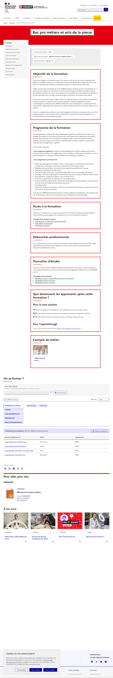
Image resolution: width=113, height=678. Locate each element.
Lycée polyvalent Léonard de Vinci (15, 455)
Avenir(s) (97, 18)
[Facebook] (22, 468)
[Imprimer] (5, 468)
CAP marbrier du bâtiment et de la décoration (50, 221)
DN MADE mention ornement (45, 282)
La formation (9, 46)
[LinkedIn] (14, 468)
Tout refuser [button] (36, 670)
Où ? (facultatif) (11, 386)
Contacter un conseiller (42, 18)
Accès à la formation (11, 55)
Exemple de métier (10, 68)
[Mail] (9, 468)
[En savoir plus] (72, 56)
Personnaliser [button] (21, 670)
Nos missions (104, 5)
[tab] (14, 405)
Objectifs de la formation (12, 49)
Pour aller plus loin (10, 74)
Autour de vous (61, 392)
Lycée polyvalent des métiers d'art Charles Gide (19, 450)
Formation (12, 22)
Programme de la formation (13, 52)
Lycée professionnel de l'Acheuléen (15, 446)
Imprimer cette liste (101, 431)
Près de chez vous (87, 18)
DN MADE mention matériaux (45, 280)
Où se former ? (9, 71)
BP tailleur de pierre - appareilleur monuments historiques (54, 278)
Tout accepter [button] (50, 670)
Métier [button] (17, 18)
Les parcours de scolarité (74, 674)
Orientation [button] (27, 18)
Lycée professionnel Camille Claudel (15, 442)
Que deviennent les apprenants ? (14, 65)
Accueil (5, 22)
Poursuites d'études (11, 62)
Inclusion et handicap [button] (58, 18)
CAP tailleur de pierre (42, 225)
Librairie (93, 5)
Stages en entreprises (95, 674)
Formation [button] (8, 18)
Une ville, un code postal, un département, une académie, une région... (23, 388)
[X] (18, 468)
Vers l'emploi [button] (73, 18)
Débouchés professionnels (12, 58)
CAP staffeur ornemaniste (43, 223)
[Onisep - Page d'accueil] (26, 6)
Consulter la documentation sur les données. (67, 328)
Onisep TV (83, 5)
